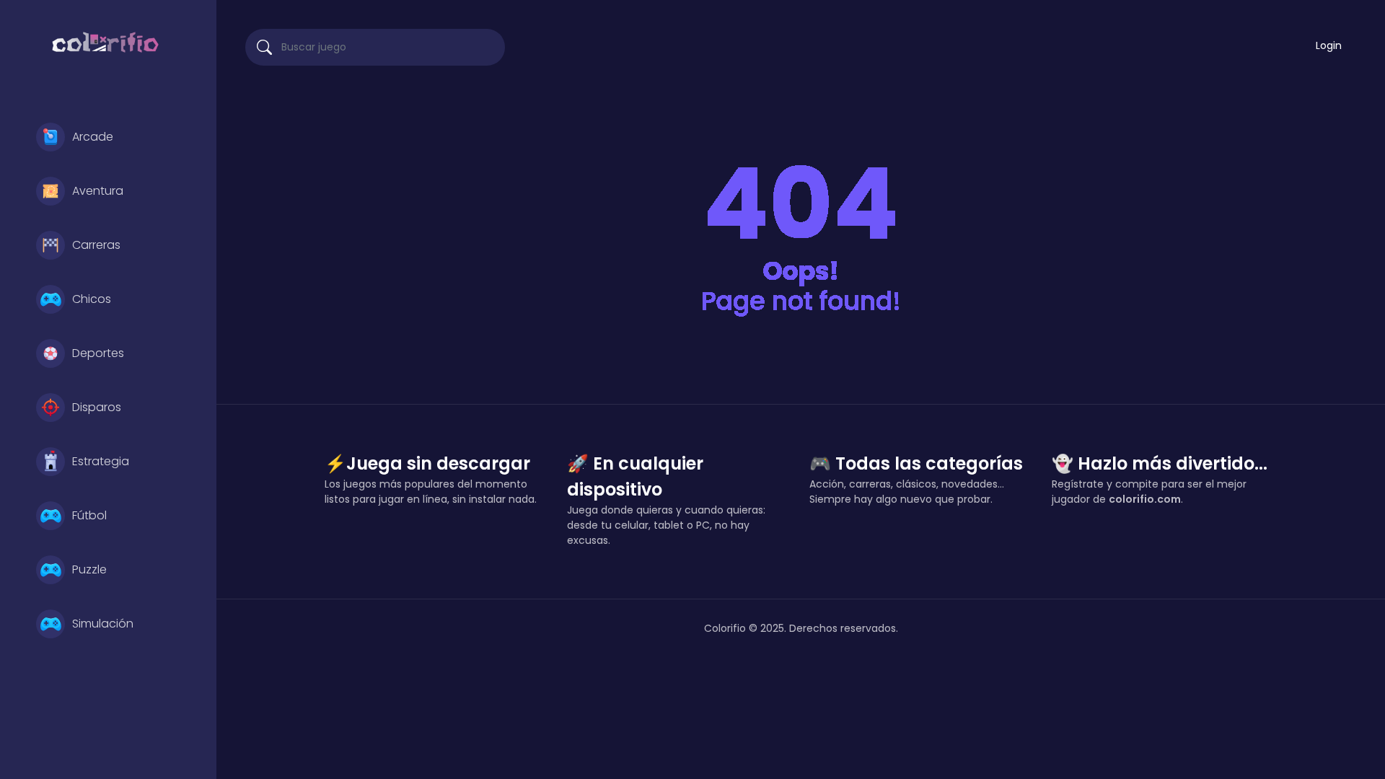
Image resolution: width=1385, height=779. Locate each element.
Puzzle (89, 569)
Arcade (92, 136)
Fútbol (89, 515)
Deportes (98, 353)
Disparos (96, 407)
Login (1329, 45)
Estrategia (100, 461)
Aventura (97, 190)
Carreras (96, 245)
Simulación (102, 623)
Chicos (91, 299)
